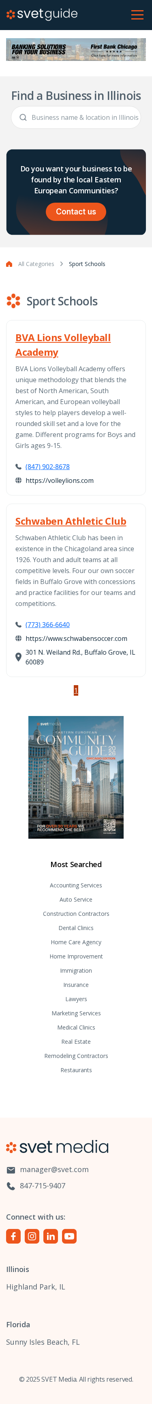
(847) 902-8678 (48, 466)
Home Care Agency (76, 942)
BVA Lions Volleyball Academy (63, 345)
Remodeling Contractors (76, 1056)
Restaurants (76, 1070)
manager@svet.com (53, 1169)
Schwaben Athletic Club (70, 521)
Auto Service (76, 899)
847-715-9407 (41, 1185)
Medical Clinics (76, 1027)
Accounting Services (76, 885)
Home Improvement (76, 956)
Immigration (76, 970)
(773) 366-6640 (48, 624)
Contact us (76, 211)
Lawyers (76, 999)
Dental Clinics (76, 928)
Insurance (76, 985)
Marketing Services (76, 1013)
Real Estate (76, 1041)
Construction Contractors (76, 913)
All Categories (36, 264)
